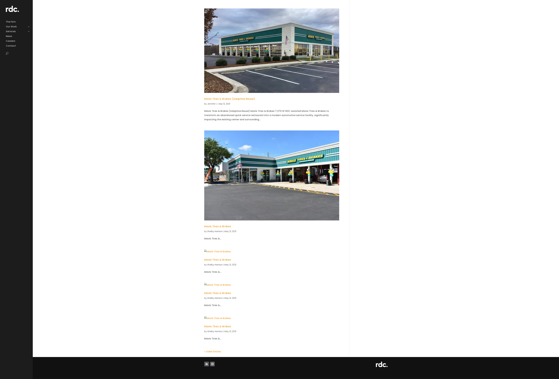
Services (11, 31)
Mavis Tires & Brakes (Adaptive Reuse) (229, 99)
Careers (10, 41)
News (9, 36)
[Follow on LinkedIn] (206, 364)
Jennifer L (212, 103)
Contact (11, 46)
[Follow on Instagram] (212, 364)
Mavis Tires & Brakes (217, 226)
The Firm (11, 22)
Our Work (11, 27)
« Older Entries (212, 351)
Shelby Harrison (215, 231)
